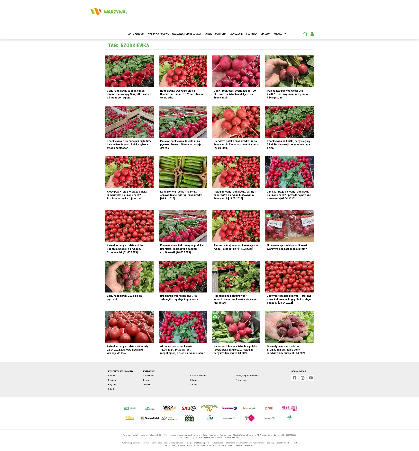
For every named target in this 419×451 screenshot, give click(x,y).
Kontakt (112, 375)
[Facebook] (294, 378)
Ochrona (220, 34)
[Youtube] (311, 378)
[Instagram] (303, 378)
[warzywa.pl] (108, 11)
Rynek (208, 34)
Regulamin (113, 384)
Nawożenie (236, 34)
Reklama (112, 380)
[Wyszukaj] (305, 34)
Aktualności (136, 34)
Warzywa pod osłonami (186, 34)
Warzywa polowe (158, 34)
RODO (111, 389)
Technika (251, 34)
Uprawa (265, 34)
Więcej (278, 34)
